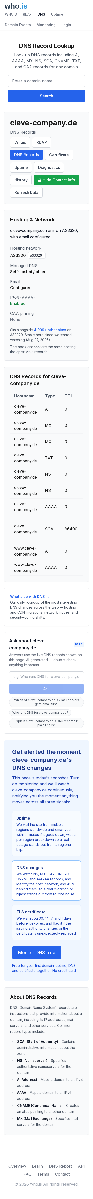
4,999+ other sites (50, 330)
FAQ (27, 1174)
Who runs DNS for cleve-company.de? (40, 712)
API (81, 1166)
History (21, 179)
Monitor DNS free (36, 952)
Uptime (57, 14)
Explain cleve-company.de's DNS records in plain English (47, 723)
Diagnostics (49, 167)
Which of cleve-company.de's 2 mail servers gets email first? (46, 702)
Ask (46, 689)
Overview (17, 1166)
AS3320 (36, 255)
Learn (37, 1166)
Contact (62, 1174)
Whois (20, 142)
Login (66, 25)
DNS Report (60, 1166)
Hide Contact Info (59, 179)
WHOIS (11, 14)
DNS (41, 14)
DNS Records (26, 154)
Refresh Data (26, 192)
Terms (43, 1174)
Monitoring (46, 25)
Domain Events (18, 25)
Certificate (59, 154)
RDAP (27, 14)
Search (46, 95)
